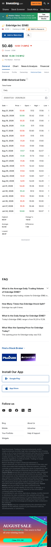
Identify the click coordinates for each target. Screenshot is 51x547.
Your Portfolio (7, 433)
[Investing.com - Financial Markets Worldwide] (14, 3)
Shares (5, 9)
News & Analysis (29, 66)
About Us (31, 423)
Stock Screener (18, 9)
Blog (4, 423)
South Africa (32, 9)
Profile (14, 72)
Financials (45, 66)
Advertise (31, 428)
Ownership (24, 72)
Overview (5, 72)
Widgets (5, 438)
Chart (15, 66)
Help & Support (33, 433)
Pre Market (9, 60)
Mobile (5, 428)
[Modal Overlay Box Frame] (23, 531)
